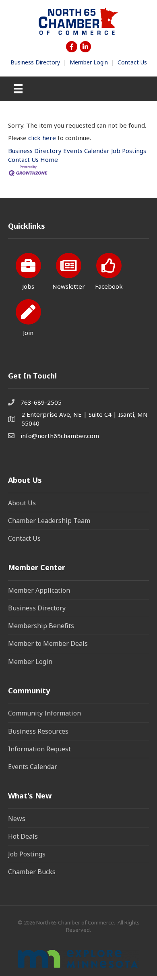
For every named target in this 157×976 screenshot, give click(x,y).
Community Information (44, 713)
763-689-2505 (41, 402)
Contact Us (132, 62)
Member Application (39, 590)
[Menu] (18, 89)
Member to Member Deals (48, 643)
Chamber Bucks (32, 871)
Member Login (89, 62)
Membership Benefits (41, 625)
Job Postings (128, 151)
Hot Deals (23, 836)
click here (42, 138)
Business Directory (35, 62)
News (16, 818)
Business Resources (38, 731)
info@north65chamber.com (60, 436)
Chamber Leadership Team (49, 520)
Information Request (39, 748)
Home (49, 159)
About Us (22, 502)
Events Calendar (86, 151)
